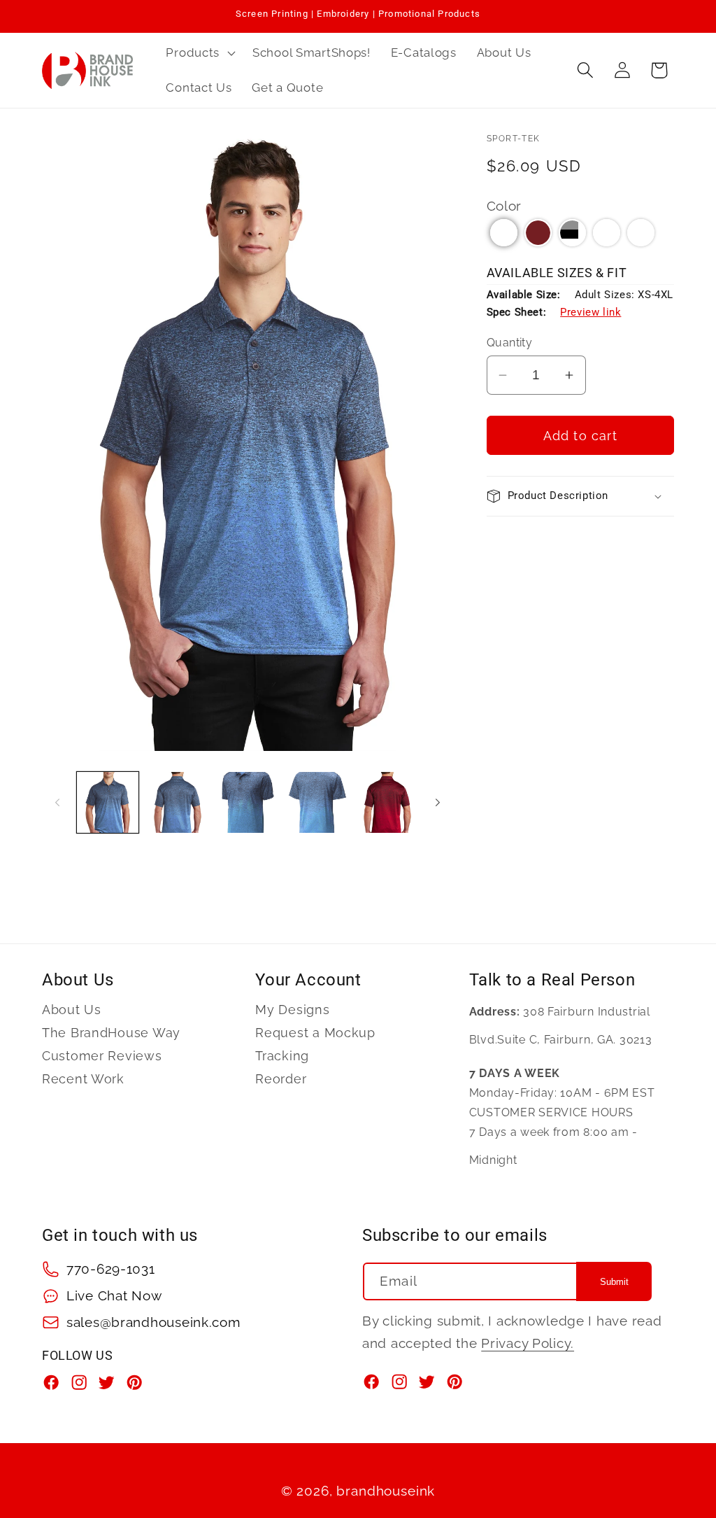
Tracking (282, 1055)
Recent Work (83, 1078)
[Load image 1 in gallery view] (107, 803)
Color (504, 205)
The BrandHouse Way (111, 1032)
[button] (199, 53)
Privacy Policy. (527, 1343)
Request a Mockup (315, 1032)
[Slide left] (57, 802)
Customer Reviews (102, 1055)
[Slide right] (437, 802)
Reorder (280, 1078)
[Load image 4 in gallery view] (317, 803)
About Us (71, 1010)
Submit (614, 1282)
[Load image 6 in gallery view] (387, 803)
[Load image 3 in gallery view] (247, 803)
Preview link (590, 312)
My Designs (292, 1010)
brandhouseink (385, 1490)
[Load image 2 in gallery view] (177, 803)
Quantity (510, 342)
